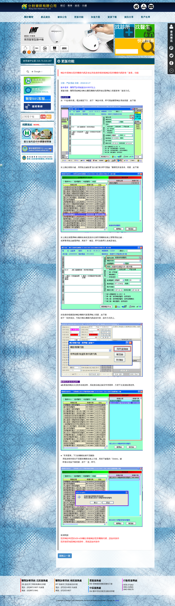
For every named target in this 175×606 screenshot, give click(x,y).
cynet (117, 601)
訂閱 (43, 116)
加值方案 (95, 17)
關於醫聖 (28, 17)
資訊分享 (129, 17)
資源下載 (112, 17)
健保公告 (62, 17)
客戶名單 (145, 17)
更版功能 (79, 17)
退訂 (49, 116)
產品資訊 (45, 17)
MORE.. (36, 125)
